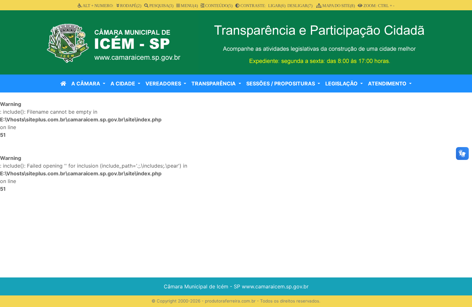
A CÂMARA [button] (86, 83)
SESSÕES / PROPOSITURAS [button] (281, 83)
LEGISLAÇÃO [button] (342, 83)
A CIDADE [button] (123, 83)
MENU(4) (189, 5)
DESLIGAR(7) (299, 5)
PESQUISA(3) (160, 5)
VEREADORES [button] (163, 83)
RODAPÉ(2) (130, 5)
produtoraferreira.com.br (230, 300)
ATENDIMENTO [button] (388, 83)
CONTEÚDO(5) (218, 5)
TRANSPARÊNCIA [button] (214, 83)
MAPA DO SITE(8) (338, 5)
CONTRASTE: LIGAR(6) (262, 5)
